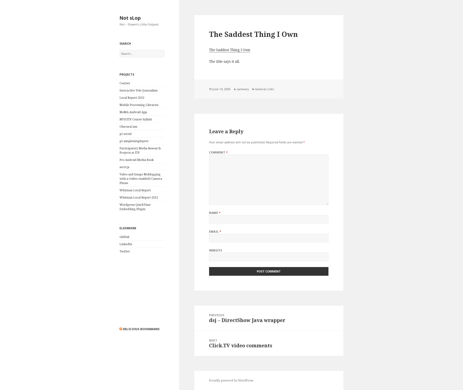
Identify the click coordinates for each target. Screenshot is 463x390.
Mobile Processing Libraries (139, 105)
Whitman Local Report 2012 (139, 197)
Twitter (125, 251)
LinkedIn (126, 244)
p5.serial (125, 134)
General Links (264, 89)
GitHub (124, 237)
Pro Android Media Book (137, 160)
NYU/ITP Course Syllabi (136, 119)
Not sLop (130, 17)
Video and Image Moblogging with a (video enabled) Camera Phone (141, 178)
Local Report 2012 (132, 98)
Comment (218, 152)
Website (215, 250)
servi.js (124, 167)
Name (215, 213)
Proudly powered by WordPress (231, 380)
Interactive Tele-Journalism (139, 90)
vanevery (243, 89)
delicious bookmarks (141, 329)
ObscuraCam (128, 127)
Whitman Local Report (135, 190)
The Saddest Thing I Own (229, 50)
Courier (125, 83)
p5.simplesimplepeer (134, 141)
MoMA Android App (133, 112)
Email (215, 232)
